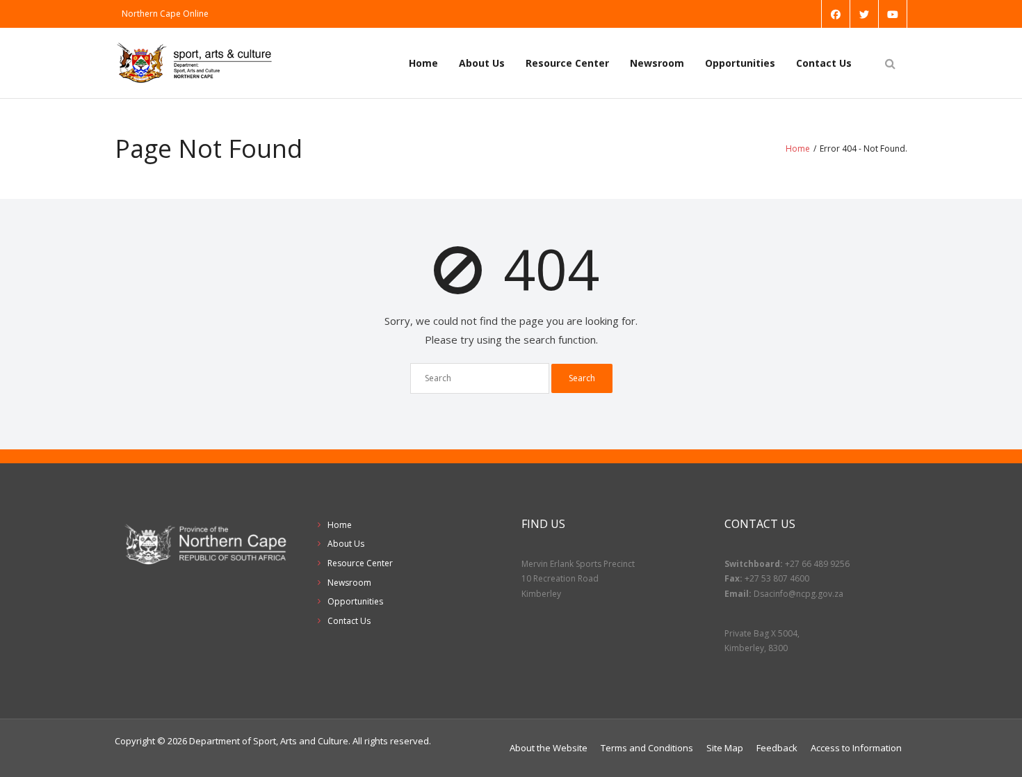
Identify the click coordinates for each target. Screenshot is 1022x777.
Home (423, 63)
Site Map (724, 748)
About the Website (548, 748)
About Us (482, 63)
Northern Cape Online (165, 13)
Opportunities (740, 63)
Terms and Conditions (647, 748)
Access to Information (856, 748)
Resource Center (567, 63)
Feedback (776, 748)
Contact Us (824, 63)
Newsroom (657, 63)
